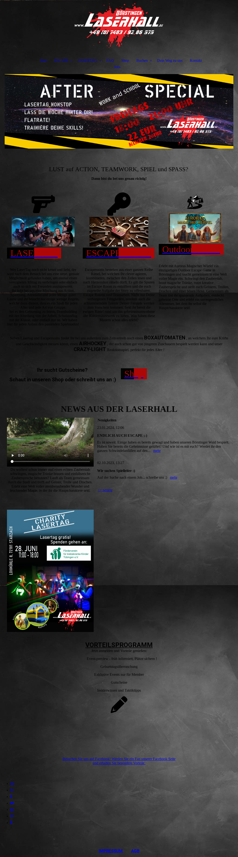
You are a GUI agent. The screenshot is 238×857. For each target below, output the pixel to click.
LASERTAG (87, 60)
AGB (135, 850)
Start (43, 60)
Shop (125, 60)
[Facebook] (11, 797)
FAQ (110, 60)
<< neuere (105, 490)
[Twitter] (12, 803)
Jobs (117, 67)
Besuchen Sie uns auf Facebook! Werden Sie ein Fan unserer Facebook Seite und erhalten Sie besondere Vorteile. (119, 761)
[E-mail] (12, 783)
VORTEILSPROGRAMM (119, 645)
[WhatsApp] (11, 790)
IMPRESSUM (111, 850)
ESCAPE (61, 60)
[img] (119, 24)
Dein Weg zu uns (169, 60)
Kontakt (196, 60)
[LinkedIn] (11, 810)
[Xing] (11, 816)
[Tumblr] (11, 823)
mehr (157, 451)
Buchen (142, 60)
